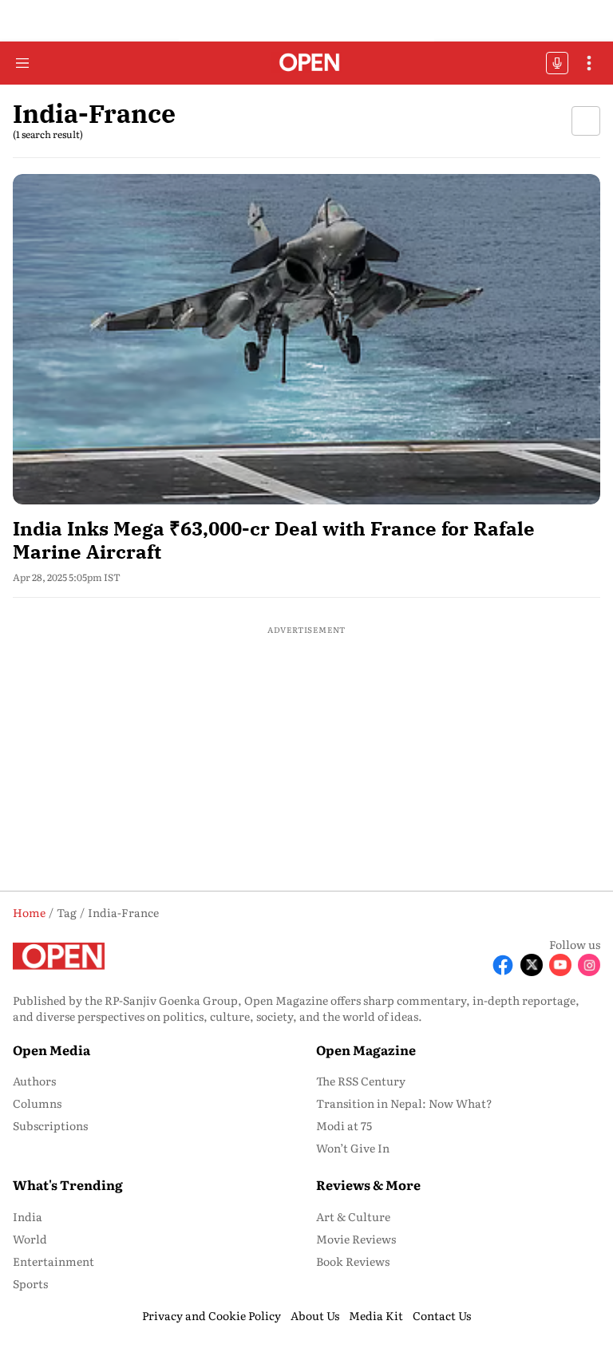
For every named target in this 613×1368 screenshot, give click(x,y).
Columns (37, 1103)
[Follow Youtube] (560, 965)
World (30, 1239)
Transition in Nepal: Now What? (404, 1103)
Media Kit (376, 1315)
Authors (34, 1081)
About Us (315, 1315)
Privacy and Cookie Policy (211, 1315)
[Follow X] (531, 965)
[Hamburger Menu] (22, 63)
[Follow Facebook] (503, 965)
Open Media (51, 1049)
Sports (30, 1283)
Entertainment (53, 1261)
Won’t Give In (353, 1148)
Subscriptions (50, 1125)
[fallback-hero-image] (306, 339)
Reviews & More (368, 1184)
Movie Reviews (356, 1239)
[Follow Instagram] (589, 965)
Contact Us (442, 1315)
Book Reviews (353, 1261)
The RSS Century (360, 1081)
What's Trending (68, 1184)
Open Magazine (366, 1049)
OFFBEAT (557, 63)
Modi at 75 (344, 1125)
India (27, 1216)
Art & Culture (353, 1216)
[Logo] (307, 63)
